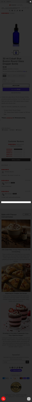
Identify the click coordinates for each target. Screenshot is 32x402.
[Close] (30, 1)
